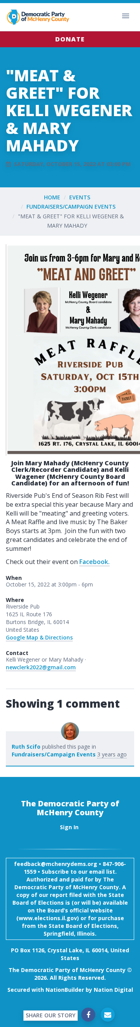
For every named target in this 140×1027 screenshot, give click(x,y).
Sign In (69, 827)
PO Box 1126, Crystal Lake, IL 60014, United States (70, 954)
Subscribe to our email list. (79, 871)
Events (79, 197)
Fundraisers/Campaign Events (71, 206)
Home (52, 197)
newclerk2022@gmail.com (41, 667)
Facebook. (94, 561)
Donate (70, 39)
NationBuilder (65, 989)
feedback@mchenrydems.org (55, 864)
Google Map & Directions (39, 637)
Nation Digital (113, 989)
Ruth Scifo (26, 746)
